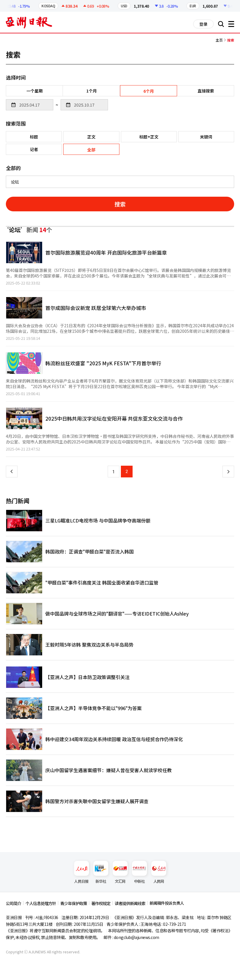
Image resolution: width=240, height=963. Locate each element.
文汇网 (120, 881)
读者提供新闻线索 (130, 903)
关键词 (206, 137)
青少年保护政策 (73, 903)
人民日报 (81, 881)
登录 (203, 24)
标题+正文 (148, 137)
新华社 (100, 881)
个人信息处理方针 (40, 903)
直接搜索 (206, 91)
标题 (34, 137)
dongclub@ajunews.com (136, 937)
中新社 (139, 881)
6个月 (148, 91)
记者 (34, 149)
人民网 (158, 881)
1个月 (91, 91)
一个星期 (34, 91)
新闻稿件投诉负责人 (167, 903)
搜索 (120, 204)
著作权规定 (100, 903)
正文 (91, 137)
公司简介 (13, 903)
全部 (91, 149)
